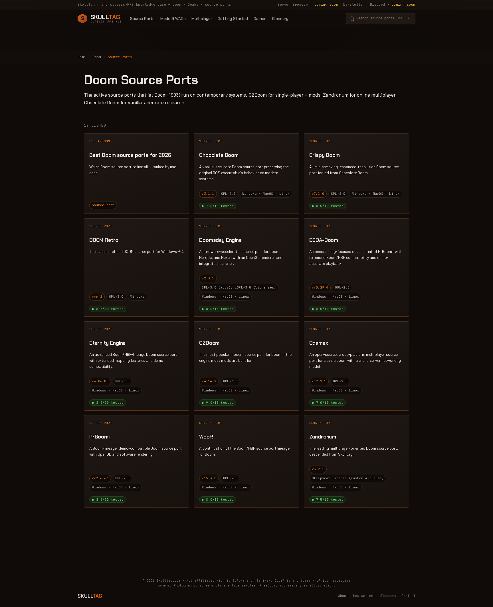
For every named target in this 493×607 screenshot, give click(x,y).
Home (82, 57)
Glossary (280, 18)
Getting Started (233, 18)
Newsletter (354, 4)
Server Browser (308, 4)
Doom (97, 57)
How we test (364, 596)
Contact (408, 596)
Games (260, 18)
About (343, 596)
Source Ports (142, 18)
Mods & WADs (173, 18)
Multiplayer (201, 18)
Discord (392, 4)
